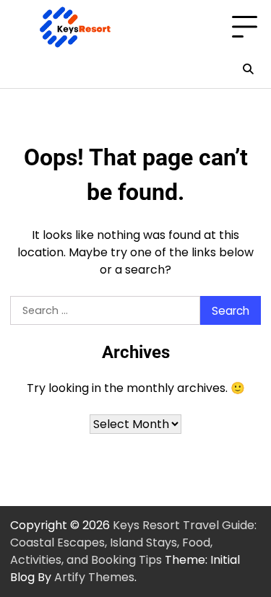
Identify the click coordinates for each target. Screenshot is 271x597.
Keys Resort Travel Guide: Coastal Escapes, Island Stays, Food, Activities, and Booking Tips (133, 542)
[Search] (248, 69)
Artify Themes (94, 577)
